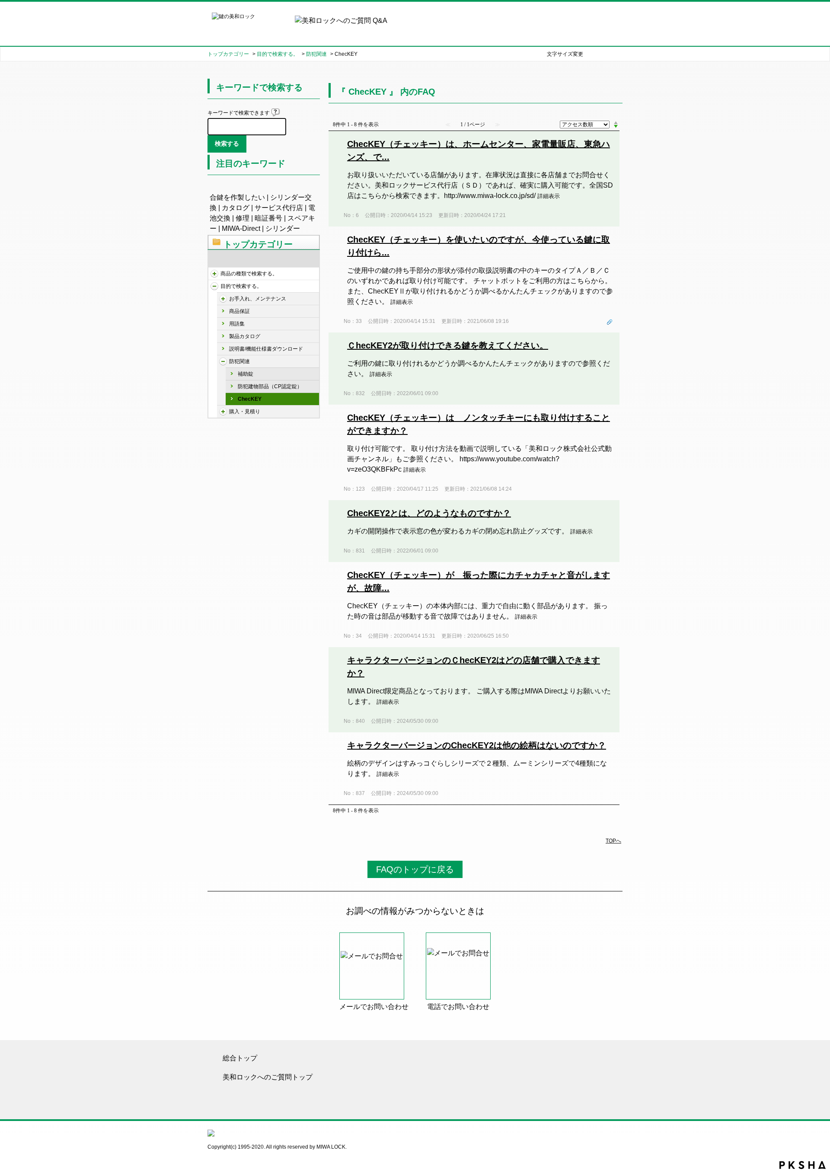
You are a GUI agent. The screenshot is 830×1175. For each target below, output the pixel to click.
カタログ (235, 207)
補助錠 (245, 374)
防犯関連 (316, 54)
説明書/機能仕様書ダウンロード (266, 349)
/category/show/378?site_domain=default (223, 411)
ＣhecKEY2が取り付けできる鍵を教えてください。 (447, 345)
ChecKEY (250, 399)
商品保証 (239, 311)
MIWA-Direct (241, 228)
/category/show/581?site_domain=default (214, 274)
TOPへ (613, 840)
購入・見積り (244, 412)
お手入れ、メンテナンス (257, 299)
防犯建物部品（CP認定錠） (270, 386)
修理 (242, 218)
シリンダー (282, 228)
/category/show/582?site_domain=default (214, 286)
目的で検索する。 (277, 54)
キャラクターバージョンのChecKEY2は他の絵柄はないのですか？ (476, 745)
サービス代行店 (279, 207)
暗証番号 (268, 218)
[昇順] (616, 122)
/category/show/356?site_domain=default (223, 361)
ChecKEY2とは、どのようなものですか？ (429, 513)
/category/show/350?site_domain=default (223, 299)
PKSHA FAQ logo (802, 1165)
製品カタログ (244, 336)
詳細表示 (548, 196)
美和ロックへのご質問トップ (268, 1077)
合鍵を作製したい (237, 197)
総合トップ (240, 1058)
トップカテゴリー (228, 54)
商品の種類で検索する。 (249, 274)
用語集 (237, 324)
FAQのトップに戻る (415, 869)
